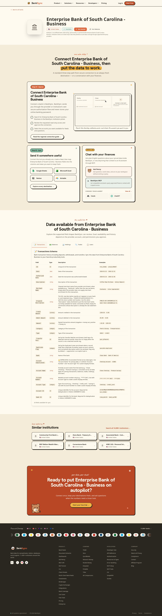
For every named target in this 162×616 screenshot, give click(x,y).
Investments (63, 578)
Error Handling (111, 563)
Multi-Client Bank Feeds (66, 575)
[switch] (12, 562)
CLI (60, 569)
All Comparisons (88, 575)
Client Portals (63, 572)
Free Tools (62, 598)
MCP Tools (110, 569)
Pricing (104, 3)
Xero (84, 553)
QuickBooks (86, 556)
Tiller (84, 572)
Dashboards (62, 556)
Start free (129, 3)
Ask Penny (62, 559)
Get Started (81, 29)
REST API (61, 563)
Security (133, 550)
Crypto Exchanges (64, 585)
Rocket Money (87, 563)
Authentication (111, 556)
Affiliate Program (136, 563)
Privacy (134, 613)
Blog (132, 566)
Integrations (63, 588)
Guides (109, 578)
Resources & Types (113, 559)
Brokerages (62, 582)
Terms (140, 613)
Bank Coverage (63, 591)
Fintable (85, 569)
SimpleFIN (110, 575)
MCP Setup (110, 566)
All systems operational (19, 613)
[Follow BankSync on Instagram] (22, 562)
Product (57, 3)
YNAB (84, 550)
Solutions (68, 3)
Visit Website (96, 29)
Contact (133, 559)
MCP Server (62, 566)
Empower (86, 566)
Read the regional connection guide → (47, 137)
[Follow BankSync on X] (17, 562)
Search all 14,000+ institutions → (118, 428)
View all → (128, 191)
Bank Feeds (62, 550)
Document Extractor (65, 553)
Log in (120, 3)
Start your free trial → (81, 505)
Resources (80, 3)
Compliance (135, 556)
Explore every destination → (43, 186)
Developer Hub (111, 550)
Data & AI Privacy (136, 553)
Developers (92, 3)
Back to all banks (18, 10)
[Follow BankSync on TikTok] (26, 562)
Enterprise (62, 604)
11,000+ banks (146, 528)
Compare (86, 546)
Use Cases (62, 594)
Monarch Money (88, 559)
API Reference (111, 553)
